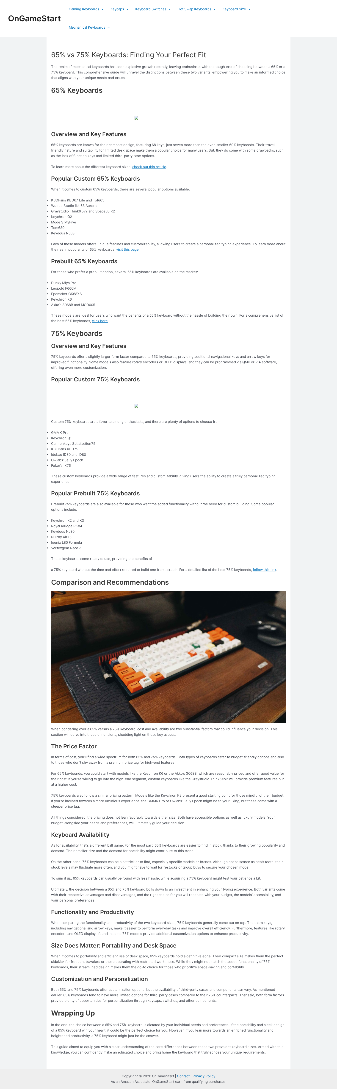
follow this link (264, 570)
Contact (183, 1076)
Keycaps (117, 9)
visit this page (127, 249)
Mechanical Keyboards (87, 27)
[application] (101, 9)
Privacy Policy (204, 1076)
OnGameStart (34, 18)
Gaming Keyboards (84, 9)
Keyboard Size (234, 9)
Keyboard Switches (150, 9)
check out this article (149, 167)
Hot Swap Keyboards (194, 9)
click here (100, 321)
